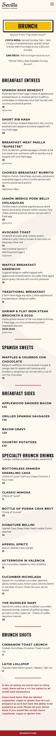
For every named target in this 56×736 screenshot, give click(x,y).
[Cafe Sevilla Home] (9, 5)
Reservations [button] (28, 733)
